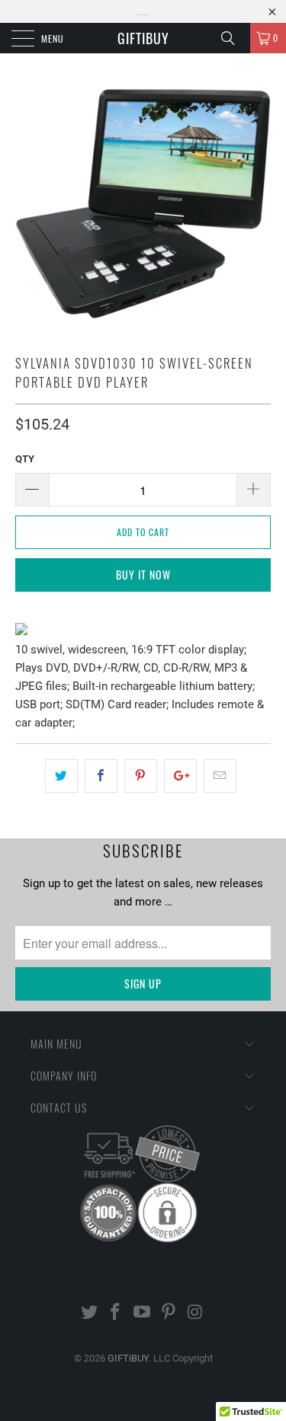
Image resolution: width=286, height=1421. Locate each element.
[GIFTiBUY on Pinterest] (168, 1313)
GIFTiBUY (143, 38)
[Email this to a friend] (220, 776)
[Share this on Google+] (180, 776)
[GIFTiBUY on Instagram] (195, 1313)
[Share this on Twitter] (61, 776)
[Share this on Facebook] (101, 776)
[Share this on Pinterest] (140, 776)
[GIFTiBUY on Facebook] (115, 1313)
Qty (24, 459)
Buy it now (143, 575)
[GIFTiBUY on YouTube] (142, 1313)
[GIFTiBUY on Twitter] (89, 1313)
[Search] (233, 38)
